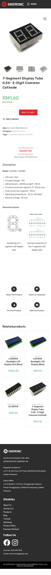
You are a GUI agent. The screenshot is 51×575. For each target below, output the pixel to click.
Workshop (7, 522)
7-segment (12, 134)
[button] (45, 19)
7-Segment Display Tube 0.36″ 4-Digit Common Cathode (38, 410)
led (26, 134)
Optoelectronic (18, 131)
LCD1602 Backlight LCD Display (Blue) (38, 362)
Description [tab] (26, 151)
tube (31, 134)
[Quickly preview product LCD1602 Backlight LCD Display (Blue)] (47, 335)
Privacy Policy (9, 526)
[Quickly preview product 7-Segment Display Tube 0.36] (47, 383)
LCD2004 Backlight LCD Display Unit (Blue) (13, 362)
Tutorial (6, 519)
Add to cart (28, 112)
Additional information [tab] (25, 157)
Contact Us (8, 509)
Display (13, 356)
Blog (5, 515)
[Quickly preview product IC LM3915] (23, 383)
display (21, 134)
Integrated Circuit (13, 404)
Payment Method (11, 529)
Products (7, 512)
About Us (7, 505)
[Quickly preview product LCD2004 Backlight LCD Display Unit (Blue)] (23, 335)
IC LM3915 (13, 406)
